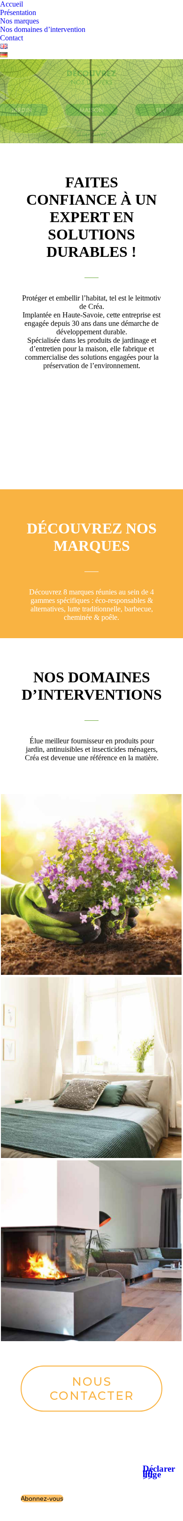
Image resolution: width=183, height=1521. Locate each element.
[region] (91, 101)
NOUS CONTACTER (92, 1388)
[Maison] (91, 1067)
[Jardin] (91, 884)
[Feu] (91, 1250)
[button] (91, 101)
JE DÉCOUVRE (91, 440)
